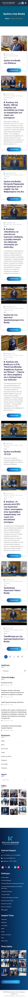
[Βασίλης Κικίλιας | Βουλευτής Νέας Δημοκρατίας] (8, 3)
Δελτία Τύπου (19, 96)
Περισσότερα (14, 70)
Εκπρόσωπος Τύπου (6, 903)
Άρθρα (3, 741)
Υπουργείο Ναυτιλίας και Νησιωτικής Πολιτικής (12, 883)
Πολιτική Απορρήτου (9, 996)
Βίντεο (6, 55)
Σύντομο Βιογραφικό (6, 880)
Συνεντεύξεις (4, 764)
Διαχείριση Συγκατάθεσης (11, 981)
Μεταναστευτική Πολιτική (7, 900)
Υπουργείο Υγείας (5, 894)
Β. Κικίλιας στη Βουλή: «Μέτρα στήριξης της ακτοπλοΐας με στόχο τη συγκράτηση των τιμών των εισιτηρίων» (14, 110)
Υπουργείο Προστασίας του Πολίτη (9, 897)
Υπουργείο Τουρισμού (6, 891)
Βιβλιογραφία (4, 909)
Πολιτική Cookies (20, 996)
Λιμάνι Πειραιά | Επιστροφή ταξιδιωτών (12, 702)
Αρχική (7, 18)
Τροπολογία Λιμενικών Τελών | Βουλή (12, 590)
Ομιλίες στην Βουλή (13, 55)
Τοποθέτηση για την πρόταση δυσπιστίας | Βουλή (14, 639)
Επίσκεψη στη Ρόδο (6, 682)
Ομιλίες (21, 308)
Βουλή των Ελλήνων (10, 96)
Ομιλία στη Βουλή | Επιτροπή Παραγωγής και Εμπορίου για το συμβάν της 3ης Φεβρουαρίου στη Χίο (14, 186)
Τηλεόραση (4, 768)
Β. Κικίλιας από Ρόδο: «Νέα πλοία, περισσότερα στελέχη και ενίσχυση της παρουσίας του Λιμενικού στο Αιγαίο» (12, 692)
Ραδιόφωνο (4, 760)
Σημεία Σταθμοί (5, 877)
